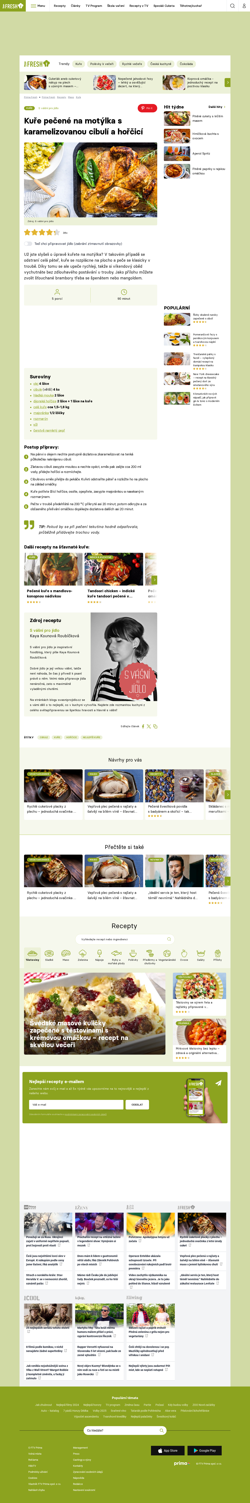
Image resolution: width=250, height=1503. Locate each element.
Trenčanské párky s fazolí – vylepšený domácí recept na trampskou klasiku (204, 360)
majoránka (41, 413)
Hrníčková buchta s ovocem (205, 136)
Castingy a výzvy (82, 1459)
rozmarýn (40, 419)
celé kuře (39, 407)
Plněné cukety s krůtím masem (207, 118)
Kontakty (78, 1465)
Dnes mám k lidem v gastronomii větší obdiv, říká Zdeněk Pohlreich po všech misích (98, 1260)
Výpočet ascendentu (86, 1416)
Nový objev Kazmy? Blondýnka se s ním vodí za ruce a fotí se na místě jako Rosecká (99, 1370)
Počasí (159, 1404)
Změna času (132, 1404)
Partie (147, 1404)
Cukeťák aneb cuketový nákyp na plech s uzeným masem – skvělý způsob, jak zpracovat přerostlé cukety (65, 88)
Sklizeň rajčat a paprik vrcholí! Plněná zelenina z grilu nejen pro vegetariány (149, 1332)
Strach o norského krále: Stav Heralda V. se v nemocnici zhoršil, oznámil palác (47, 1279)
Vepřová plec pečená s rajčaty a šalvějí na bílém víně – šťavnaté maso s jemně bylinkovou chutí (112, 809)
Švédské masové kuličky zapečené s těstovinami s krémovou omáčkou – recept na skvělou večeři (79, 1034)
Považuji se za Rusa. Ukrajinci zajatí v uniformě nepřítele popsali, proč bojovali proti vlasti (47, 1241)
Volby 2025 (99, 1410)
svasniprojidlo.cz (69, 700)
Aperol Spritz (201, 153)
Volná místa (34, 1453)
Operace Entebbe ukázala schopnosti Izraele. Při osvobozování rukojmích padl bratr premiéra (150, 1262)
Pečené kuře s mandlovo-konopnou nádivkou (49, 593)
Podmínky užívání (37, 1471)
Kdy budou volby (178, 1404)
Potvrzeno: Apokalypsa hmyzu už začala (149, 1239)
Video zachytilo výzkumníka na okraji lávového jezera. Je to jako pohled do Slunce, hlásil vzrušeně (149, 1279)
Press (76, 1453)
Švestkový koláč (166, 1416)
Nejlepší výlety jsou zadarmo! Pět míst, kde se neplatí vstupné (149, 1367)
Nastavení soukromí (84, 1490)
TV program (113, 1404)
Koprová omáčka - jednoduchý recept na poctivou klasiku (202, 82)
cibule (37, 389)
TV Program (94, 6)
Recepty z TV (138, 6)
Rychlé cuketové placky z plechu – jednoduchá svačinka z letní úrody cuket (51, 809)
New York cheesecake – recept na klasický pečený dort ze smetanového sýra (206, 379)
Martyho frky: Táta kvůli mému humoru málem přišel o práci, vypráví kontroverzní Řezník (96, 1332)
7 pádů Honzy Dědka (75, 1410)
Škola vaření (115, 6)
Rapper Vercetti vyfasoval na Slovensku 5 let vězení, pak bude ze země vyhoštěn (99, 1351)
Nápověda (78, 1477)
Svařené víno (118, 1410)
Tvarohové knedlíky (114, 1416)
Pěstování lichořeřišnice (195, 1410)
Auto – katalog (50, 1410)
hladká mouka (43, 395)
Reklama (33, 1459)
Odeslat (137, 1104)
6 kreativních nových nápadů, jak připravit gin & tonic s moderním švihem (206, 399)
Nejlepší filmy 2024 (67, 1404)
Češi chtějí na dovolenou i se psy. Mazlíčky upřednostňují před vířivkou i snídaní (149, 1351)
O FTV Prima (35, 1447)
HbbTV (32, 1465)
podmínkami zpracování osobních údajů (85, 1114)
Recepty (60, 6)
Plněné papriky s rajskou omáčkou (208, 171)
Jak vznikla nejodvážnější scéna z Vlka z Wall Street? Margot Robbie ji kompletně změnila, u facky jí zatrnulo (47, 1372)
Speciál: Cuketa (164, 6)
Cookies (32, 1477)
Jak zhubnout (43, 1404)
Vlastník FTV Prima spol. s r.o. (44, 1484)
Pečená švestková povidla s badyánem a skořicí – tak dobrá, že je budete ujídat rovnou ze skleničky (168, 809)
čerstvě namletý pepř (49, 430)
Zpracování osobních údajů (88, 1471)
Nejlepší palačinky (141, 1416)
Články (75, 6)
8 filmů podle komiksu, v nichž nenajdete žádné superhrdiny (44, 1349)
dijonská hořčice (44, 401)
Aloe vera (170, 1410)
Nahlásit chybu (36, 1490)
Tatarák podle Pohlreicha (146, 1410)
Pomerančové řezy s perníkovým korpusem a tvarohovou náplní (206, 338)
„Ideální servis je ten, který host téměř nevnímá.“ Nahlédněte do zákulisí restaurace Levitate (172, 896)
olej (35, 383)
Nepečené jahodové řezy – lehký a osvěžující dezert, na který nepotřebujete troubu (135, 84)
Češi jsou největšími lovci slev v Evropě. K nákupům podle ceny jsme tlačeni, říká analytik (45, 1260)
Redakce (78, 1484)
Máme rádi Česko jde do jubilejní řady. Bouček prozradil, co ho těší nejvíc (97, 1279)
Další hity (216, 107)
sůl (35, 424)
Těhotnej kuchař (191, 6)
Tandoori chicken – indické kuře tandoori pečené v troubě (111, 594)
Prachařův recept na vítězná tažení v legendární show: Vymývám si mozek (99, 1241)
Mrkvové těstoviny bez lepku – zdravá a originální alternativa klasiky (198, 1053)
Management (80, 1447)
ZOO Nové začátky (204, 1404)
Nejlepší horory (92, 1404)
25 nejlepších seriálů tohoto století (47, 1327)
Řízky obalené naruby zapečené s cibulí (205, 316)
